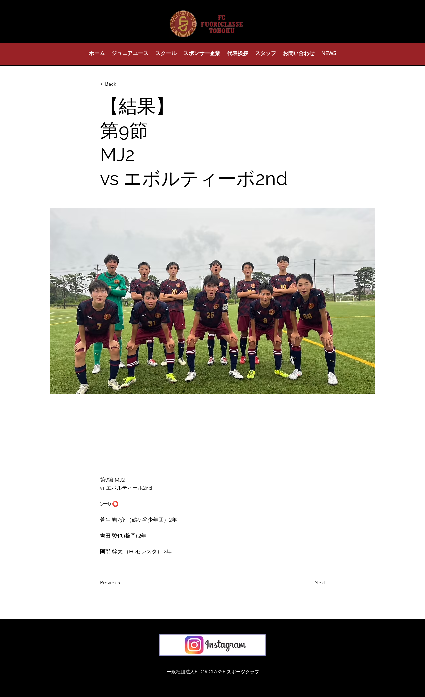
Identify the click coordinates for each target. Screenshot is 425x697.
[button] (130, 53)
